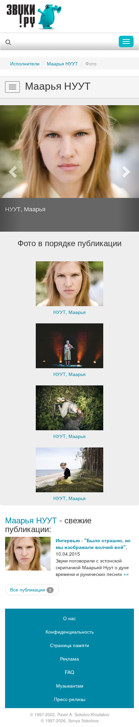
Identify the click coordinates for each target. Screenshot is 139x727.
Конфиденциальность (70, 631)
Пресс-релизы (69, 699)
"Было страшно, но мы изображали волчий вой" (93, 543)
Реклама (69, 658)
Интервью (68, 540)
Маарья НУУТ (62, 63)
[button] (10, 168)
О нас (69, 618)
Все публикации (30, 589)
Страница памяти (69, 645)
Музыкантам (69, 685)
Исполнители (24, 63)
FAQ (69, 672)
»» (126, 574)
